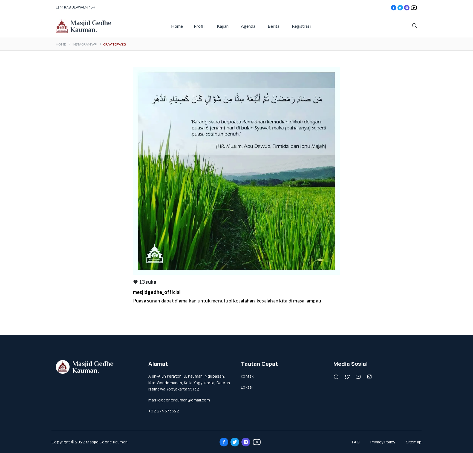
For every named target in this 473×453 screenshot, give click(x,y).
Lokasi (247, 387)
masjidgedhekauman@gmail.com (179, 400)
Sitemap (414, 441)
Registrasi (301, 26)
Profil (199, 26)
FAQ (355, 441)
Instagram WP (85, 44)
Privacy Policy (382, 441)
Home (177, 26)
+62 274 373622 (163, 411)
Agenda (248, 26)
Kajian (223, 26)
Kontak (247, 376)
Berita (273, 26)
